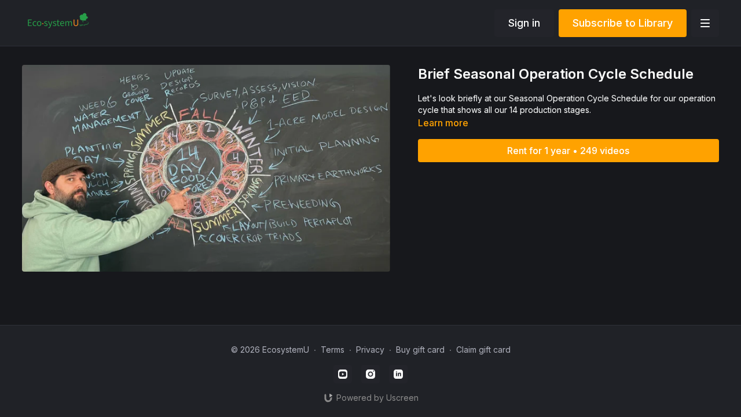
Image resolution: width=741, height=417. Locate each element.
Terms (332, 349)
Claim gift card (483, 349)
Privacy (370, 349)
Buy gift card (420, 349)
